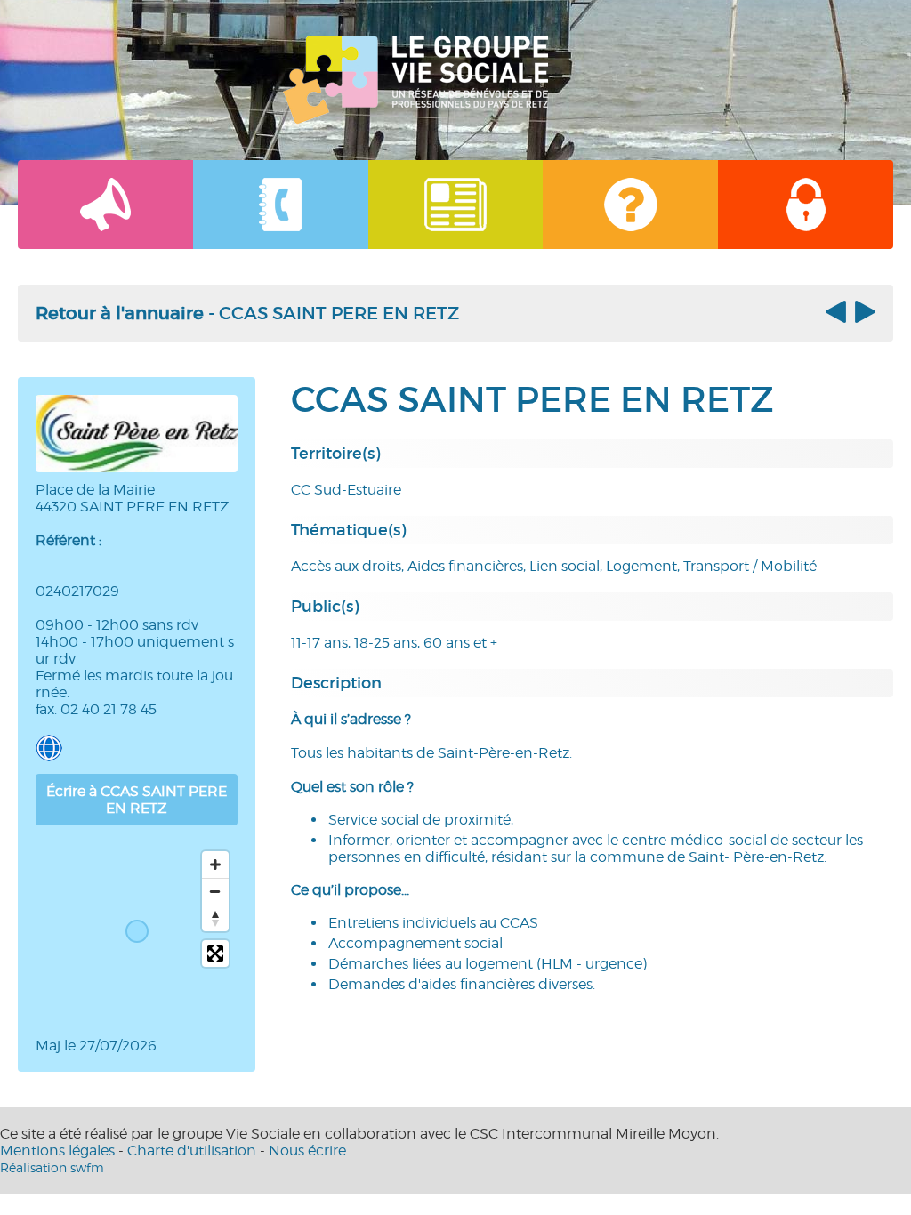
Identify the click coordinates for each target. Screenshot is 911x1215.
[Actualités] (105, 204)
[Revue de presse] (456, 204)
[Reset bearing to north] (215, 918)
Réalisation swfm (52, 1167)
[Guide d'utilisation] (630, 204)
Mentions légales (57, 1150)
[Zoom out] (215, 891)
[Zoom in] (215, 864)
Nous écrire (307, 1150)
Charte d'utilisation (191, 1150)
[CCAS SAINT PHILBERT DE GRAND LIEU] (863, 317)
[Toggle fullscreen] (215, 953)
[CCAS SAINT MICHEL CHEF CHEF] (838, 317)
